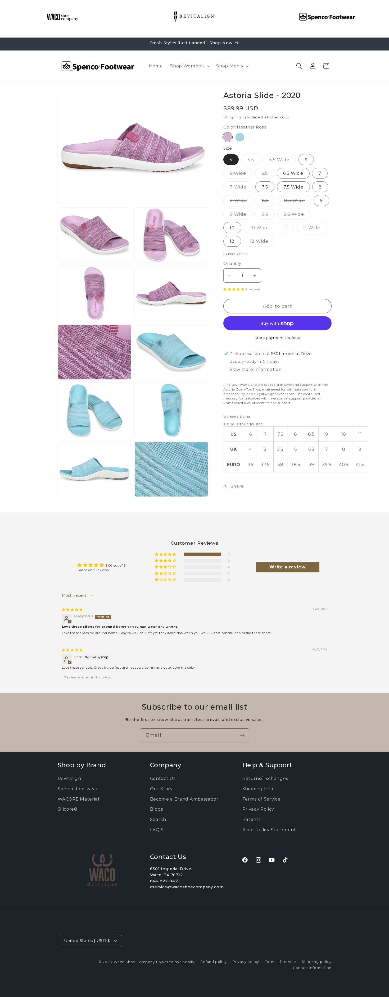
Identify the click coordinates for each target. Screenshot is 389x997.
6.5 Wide (293, 173)
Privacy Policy (258, 809)
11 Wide (315, 229)
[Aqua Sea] (240, 137)
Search (158, 819)
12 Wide (262, 242)
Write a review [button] (287, 566)
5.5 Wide (282, 161)
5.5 (254, 161)
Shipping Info (257, 788)
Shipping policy (316, 962)
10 (232, 228)
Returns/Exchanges (265, 778)
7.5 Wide (293, 187)
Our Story (161, 788)
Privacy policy (246, 962)
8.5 (268, 202)
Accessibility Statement (269, 829)
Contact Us (162, 778)
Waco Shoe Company (134, 962)
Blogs (156, 809)
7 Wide (241, 188)
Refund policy (213, 962)
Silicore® (68, 809)
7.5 (265, 187)
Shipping (232, 117)
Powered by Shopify (175, 962)
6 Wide (241, 175)
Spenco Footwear (78, 788)
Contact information (312, 968)
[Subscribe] (242, 735)
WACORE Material (78, 799)
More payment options (277, 338)
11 (289, 229)
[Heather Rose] (227, 137)
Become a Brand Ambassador (184, 799)
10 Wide (262, 229)
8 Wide (241, 202)
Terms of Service (261, 799)
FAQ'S (157, 829)
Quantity (232, 263)
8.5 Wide (297, 202)
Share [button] (237, 486)
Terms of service (280, 962)
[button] (189, 65)
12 (232, 241)
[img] (72, 610)
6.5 (267, 175)
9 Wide (241, 215)
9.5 (268, 215)
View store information (255, 369)
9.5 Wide (297, 215)
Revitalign (69, 778)
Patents (251, 819)
